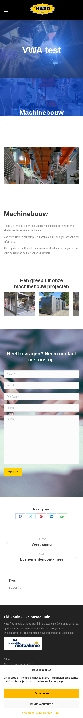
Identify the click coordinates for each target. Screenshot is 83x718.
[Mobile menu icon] (6, 10)
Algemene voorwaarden (47, 712)
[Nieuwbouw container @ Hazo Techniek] (19, 304)
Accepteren (41, 693)
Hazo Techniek (15, 588)
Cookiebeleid (28, 712)
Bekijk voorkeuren (41, 704)
